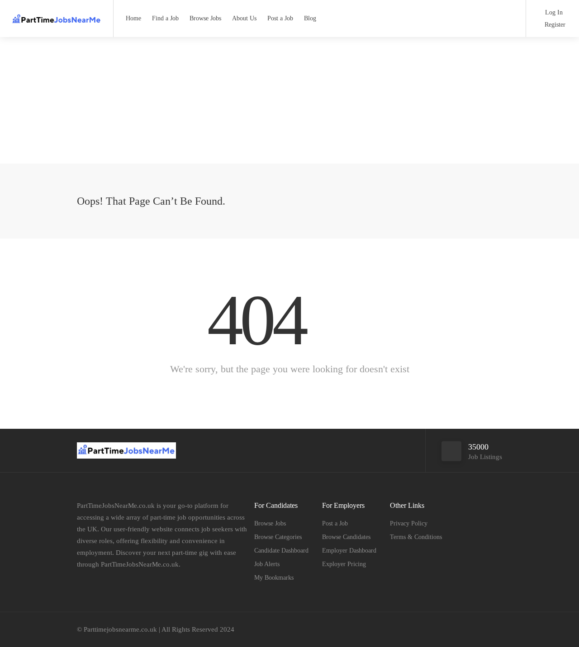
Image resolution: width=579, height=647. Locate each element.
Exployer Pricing (344, 564)
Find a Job (165, 18)
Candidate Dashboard (281, 550)
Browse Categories (278, 537)
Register (554, 24)
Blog (310, 18)
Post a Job (280, 18)
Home (133, 18)
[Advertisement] (289, 100)
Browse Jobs (205, 18)
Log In (553, 12)
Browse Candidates (346, 537)
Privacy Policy (408, 523)
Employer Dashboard (349, 550)
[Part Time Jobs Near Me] (56, 15)
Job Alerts (267, 564)
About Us (244, 18)
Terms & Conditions (416, 537)
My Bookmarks (274, 577)
